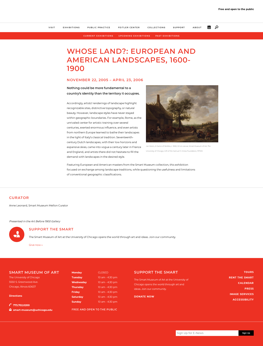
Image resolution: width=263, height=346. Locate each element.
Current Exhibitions (98, 36)
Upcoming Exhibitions (134, 36)
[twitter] (151, 334)
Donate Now (144, 296)
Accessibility (243, 299)
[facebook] (156, 333)
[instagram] (162, 333)
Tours (249, 272)
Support (179, 27)
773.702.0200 (21, 305)
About (197, 27)
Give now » (36, 244)
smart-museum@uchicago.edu (32, 310)
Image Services (242, 294)
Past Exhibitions (167, 36)
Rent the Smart (241, 277)
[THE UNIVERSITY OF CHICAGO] (34, 13)
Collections (156, 27)
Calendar (246, 283)
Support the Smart (51, 229)
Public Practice (98, 27)
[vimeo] (168, 333)
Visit (52, 27)
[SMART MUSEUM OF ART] (34, 9)
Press (249, 288)
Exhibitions (71, 27)
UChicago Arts (38, 333)
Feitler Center (129, 27)
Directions (15, 295)
